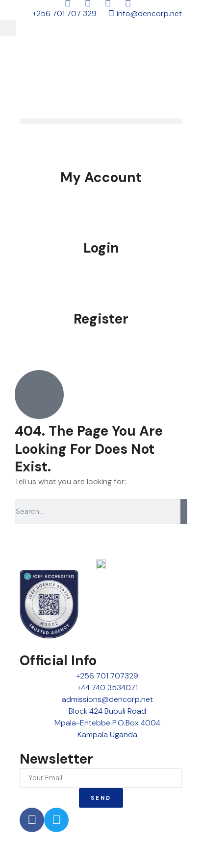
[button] (8, 28)
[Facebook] (32, 820)
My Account (101, 177)
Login (101, 248)
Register (101, 319)
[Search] (183, 511)
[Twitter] (56, 820)
